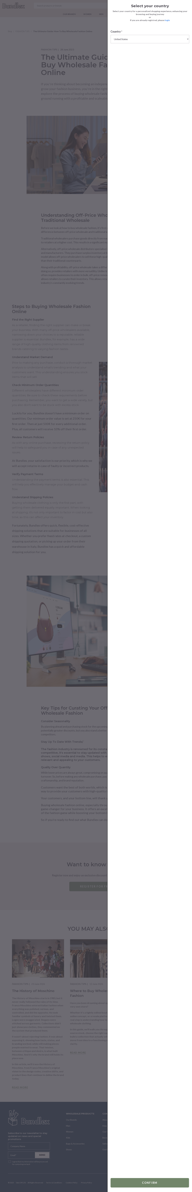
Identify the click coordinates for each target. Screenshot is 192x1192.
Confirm (150, 1182)
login (167, 20)
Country (116, 31)
